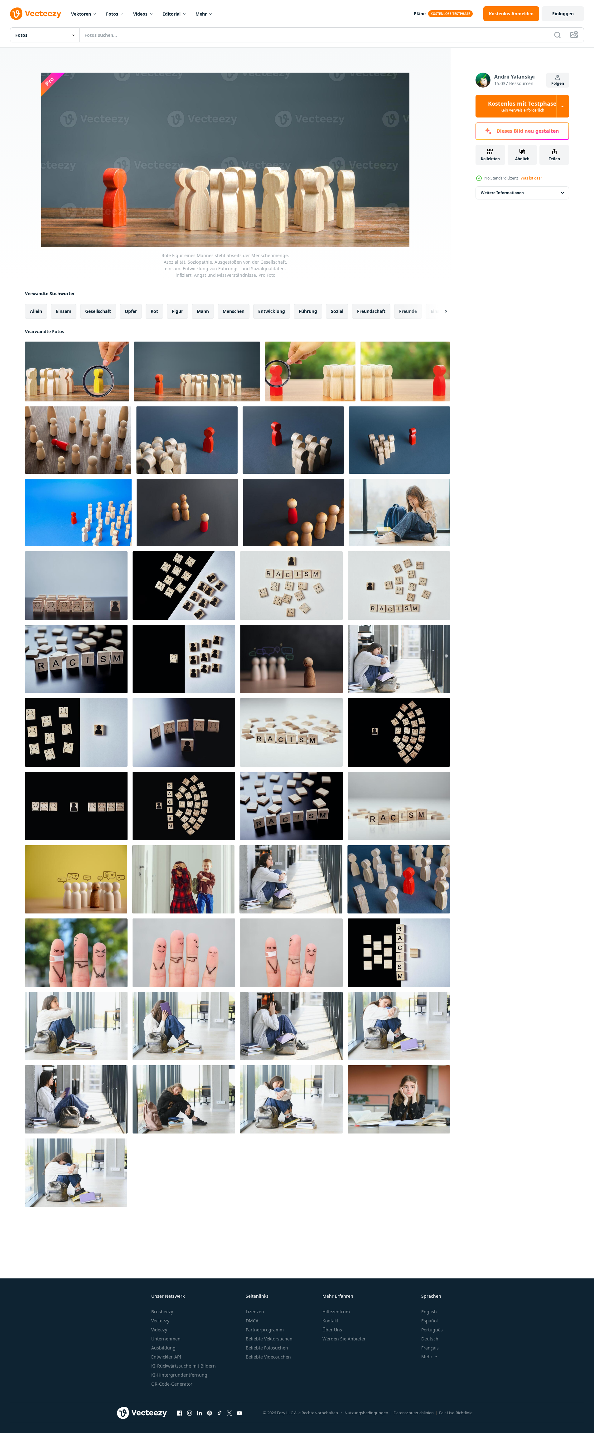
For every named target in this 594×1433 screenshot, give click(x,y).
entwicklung (271, 311)
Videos (140, 14)
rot (154, 311)
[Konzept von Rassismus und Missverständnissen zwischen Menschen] (76, 585)
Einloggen (563, 14)
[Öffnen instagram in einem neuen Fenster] (189, 1412)
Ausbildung (163, 1348)
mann (203, 311)
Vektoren (81, 14)
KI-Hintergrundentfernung (179, 1375)
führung (308, 311)
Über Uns (332, 1330)
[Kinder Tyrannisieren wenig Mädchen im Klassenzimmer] (183, 879)
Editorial (171, 14)
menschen (233, 311)
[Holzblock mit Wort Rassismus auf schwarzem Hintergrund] (291, 806)
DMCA (252, 1321)
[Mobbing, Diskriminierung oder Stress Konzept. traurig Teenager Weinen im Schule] (399, 512)
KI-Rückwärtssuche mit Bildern (183, 1366)
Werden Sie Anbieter (344, 1339)
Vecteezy (160, 1321)
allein (36, 311)
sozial (337, 311)
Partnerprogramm (265, 1330)
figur (177, 311)
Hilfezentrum (336, 1312)
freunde (408, 311)
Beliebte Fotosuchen (267, 1348)
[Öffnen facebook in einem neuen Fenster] (179, 1412)
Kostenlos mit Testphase (522, 106)
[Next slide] (441, 311)
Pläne (420, 14)
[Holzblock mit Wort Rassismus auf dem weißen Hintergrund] (399, 806)
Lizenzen (255, 1312)
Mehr (201, 14)
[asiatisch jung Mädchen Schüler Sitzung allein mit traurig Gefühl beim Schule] (399, 659)
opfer (131, 311)
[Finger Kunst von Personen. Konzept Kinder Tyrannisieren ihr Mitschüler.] (184, 952)
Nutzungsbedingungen (366, 1413)
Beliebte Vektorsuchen (269, 1339)
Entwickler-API (166, 1357)
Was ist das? (531, 178)
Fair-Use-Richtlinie (455, 1413)
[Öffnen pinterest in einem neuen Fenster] (209, 1412)
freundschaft (371, 311)
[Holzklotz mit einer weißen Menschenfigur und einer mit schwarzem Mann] (184, 659)
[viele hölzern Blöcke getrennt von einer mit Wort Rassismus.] (399, 952)
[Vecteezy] (35, 13)
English (429, 1312)
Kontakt (330, 1321)
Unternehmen (166, 1339)
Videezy (159, 1330)
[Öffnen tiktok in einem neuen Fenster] (219, 1412)
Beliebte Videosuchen (268, 1357)
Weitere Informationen (502, 192)
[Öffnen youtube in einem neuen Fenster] (239, 1412)
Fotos (112, 14)
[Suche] (557, 35)
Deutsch (429, 1339)
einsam (63, 311)
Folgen (557, 83)
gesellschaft (98, 311)
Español (429, 1321)
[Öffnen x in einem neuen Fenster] (229, 1412)
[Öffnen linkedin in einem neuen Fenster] (199, 1412)
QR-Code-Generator (171, 1384)
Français (430, 1348)
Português (432, 1330)
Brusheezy (162, 1312)
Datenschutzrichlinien (414, 1413)
